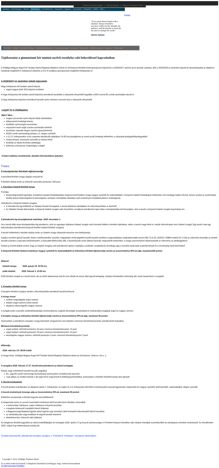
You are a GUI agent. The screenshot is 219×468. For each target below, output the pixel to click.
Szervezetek (77, 9)
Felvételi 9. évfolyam (27, 48)
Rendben (20, 466)
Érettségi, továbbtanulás (44, 48)
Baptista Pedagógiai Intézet (133, 5)
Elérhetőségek (16, 9)
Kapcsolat (108, 48)
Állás (102, 9)
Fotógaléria (87, 9)
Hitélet (96, 9)
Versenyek (74, 48)
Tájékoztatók (118, 48)
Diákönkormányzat (96, 48)
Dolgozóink (58, 9)
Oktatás (15, 48)
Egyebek (68, 9)
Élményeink (84, 48)
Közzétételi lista (47, 9)
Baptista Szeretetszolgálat (93, 5)
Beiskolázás (35, 9)
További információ (9, 466)
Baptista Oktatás (112, 5)
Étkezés (26, 9)
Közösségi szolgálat (62, 48)
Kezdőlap (6, 9)
